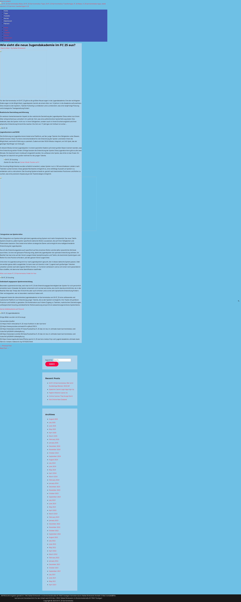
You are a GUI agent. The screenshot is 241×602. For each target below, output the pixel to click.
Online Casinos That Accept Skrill (61, 396)
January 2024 (53, 483)
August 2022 (53, 537)
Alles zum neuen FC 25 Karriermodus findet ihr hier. (18, 273)
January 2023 (53, 520)
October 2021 (53, 568)
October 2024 (53, 453)
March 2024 (53, 477)
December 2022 (54, 524)
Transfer (7, 16)
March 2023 (53, 514)
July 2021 (52, 574)
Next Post (4, 348)
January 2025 (53, 443)
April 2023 (52, 510)
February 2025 (54, 439)
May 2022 (52, 547)
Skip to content (5, 1)
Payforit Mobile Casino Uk (58, 393)
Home (6, 11)
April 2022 (52, 551)
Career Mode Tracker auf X (29, 162)
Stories (6, 18)
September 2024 (55, 456)
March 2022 (53, 554)
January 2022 (53, 561)
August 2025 (53, 419)
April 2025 (52, 433)
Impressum (8, 21)
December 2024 (54, 446)
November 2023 (54, 490)
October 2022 (53, 531)
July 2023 (52, 500)
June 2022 (52, 544)
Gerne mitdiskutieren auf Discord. (12, 309)
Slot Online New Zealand (58, 399)
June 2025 (52, 426)
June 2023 (52, 504)
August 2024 (53, 460)
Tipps (6, 13)
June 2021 (52, 578)
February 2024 (54, 480)
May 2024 (52, 470)
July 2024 (52, 463)
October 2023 (53, 493)
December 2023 (54, 487)
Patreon (6, 24)
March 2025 (53, 436)
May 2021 (52, 581)
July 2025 (52, 422)
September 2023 (55, 497)
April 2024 (52, 473)
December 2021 (54, 564)
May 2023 (52, 507)
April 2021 (52, 585)
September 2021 (55, 571)
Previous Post (6, 346)
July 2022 (52, 541)
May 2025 (52, 429)
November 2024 (54, 449)
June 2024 (52, 466)
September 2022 (55, 534)
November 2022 (54, 527)
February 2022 (54, 558)
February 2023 (54, 517)
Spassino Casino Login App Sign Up (61, 389)
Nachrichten (5, 48)
